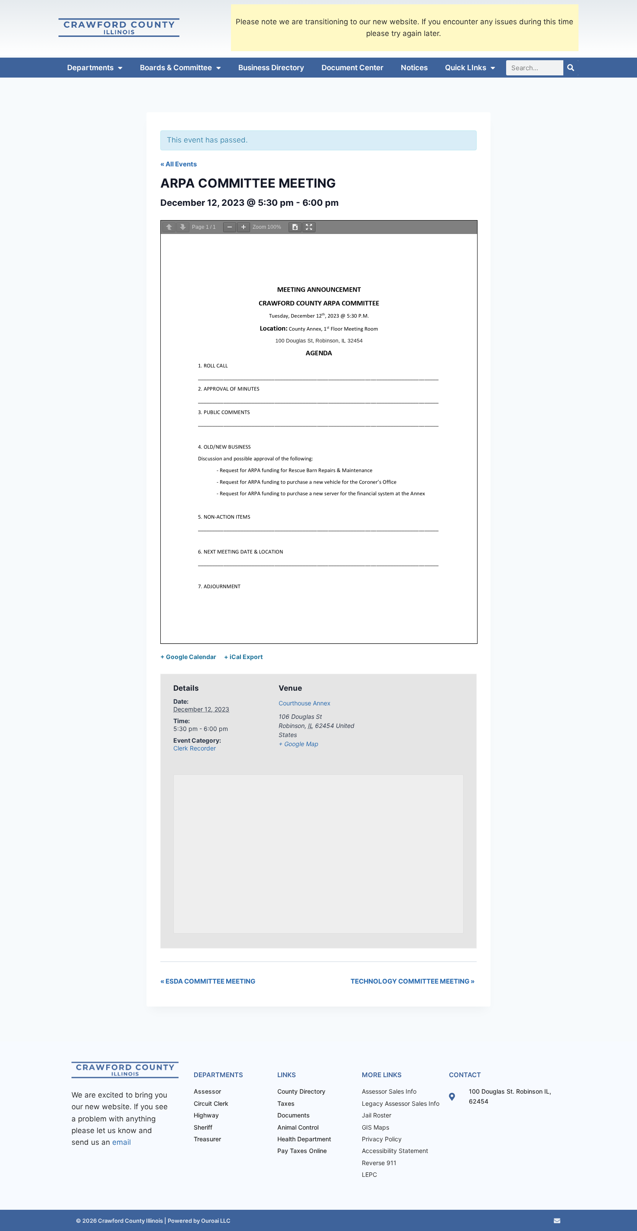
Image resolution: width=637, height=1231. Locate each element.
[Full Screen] (308, 227)
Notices (414, 67)
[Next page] (182, 227)
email (121, 1142)
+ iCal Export (243, 656)
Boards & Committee (176, 67)
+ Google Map (298, 743)
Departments (90, 67)
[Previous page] (169, 227)
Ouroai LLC (215, 1220)
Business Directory (271, 67)
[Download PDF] (295, 227)
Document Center (353, 67)
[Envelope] (557, 1221)
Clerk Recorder (194, 748)
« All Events (178, 164)
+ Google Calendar (188, 656)
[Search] (570, 67)
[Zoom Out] (229, 227)
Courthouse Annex (305, 703)
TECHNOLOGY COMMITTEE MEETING (412, 981)
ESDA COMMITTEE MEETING (207, 981)
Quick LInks (465, 67)
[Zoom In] (243, 227)
